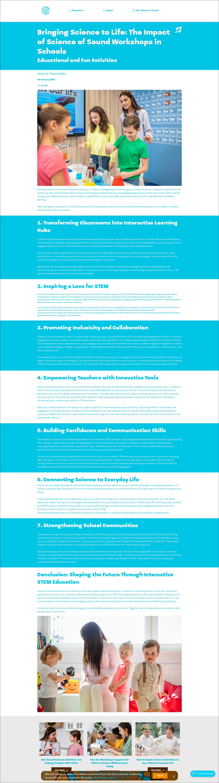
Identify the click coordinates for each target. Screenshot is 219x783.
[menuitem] (76, 10)
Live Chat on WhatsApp (204, 774)
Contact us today (45, 608)
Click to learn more (104, 777)
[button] (173, 776)
